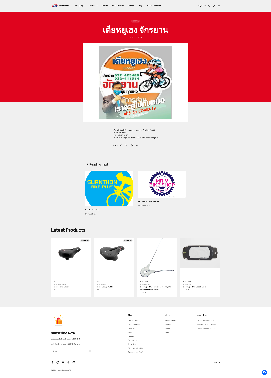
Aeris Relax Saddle (61, 287)
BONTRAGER (144, 281)
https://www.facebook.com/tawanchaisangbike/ (140, 138)
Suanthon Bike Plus (92, 210)
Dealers (105, 6)
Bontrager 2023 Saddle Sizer (194, 287)
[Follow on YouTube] (63, 362)
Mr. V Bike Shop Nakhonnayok (148, 201)
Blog (140, 6)
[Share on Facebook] (121, 145)
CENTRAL (135, 21)
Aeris (55, 281)
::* (74, 370)
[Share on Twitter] (126, 145)
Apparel (131, 332)
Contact (131, 6)
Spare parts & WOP (135, 352)
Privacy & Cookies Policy (206, 320)
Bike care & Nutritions (136, 348)
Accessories (132, 340)
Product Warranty (154, 6)
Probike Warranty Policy (206, 328)
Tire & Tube (132, 344)
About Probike (118, 6)
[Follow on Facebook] (52, 362)
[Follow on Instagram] (57, 362)
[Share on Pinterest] (132, 145)
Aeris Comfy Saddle (105, 287)
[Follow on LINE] (73, 362)
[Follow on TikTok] (68, 362)
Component (132, 336)
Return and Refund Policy (206, 324)
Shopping (79, 6)
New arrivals (133, 320)
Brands (92, 6)
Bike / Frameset (134, 324)
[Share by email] (137, 145)
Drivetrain (131, 328)
